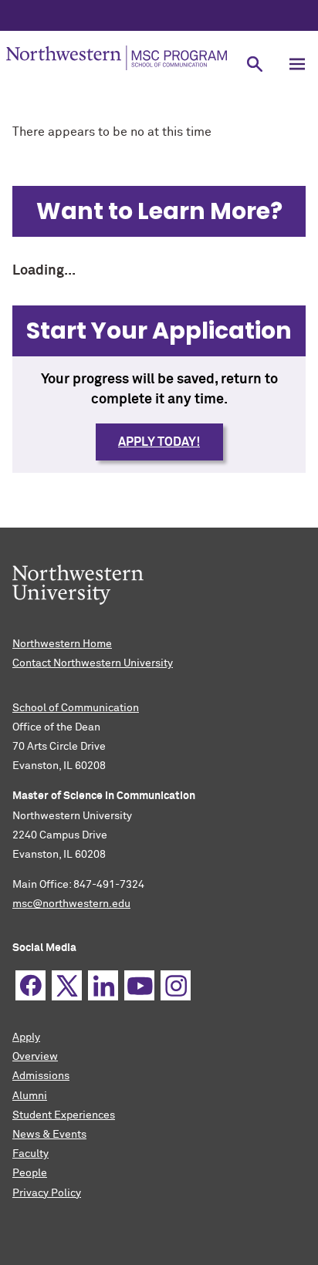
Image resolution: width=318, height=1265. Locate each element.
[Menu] (297, 63)
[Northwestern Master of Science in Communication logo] (116, 58)
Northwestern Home (62, 644)
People (29, 1173)
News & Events (49, 1134)
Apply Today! (159, 442)
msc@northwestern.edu (71, 904)
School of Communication (75, 708)
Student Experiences (63, 1115)
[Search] (254, 63)
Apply (26, 1037)
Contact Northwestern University (92, 663)
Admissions (40, 1076)
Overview (35, 1056)
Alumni (29, 1096)
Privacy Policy (46, 1193)
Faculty (30, 1154)
